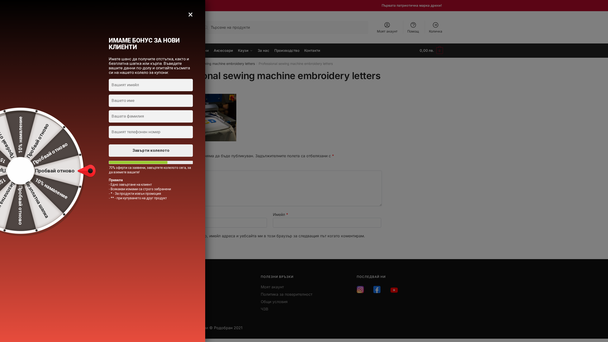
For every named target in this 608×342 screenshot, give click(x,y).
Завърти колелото (151, 150)
